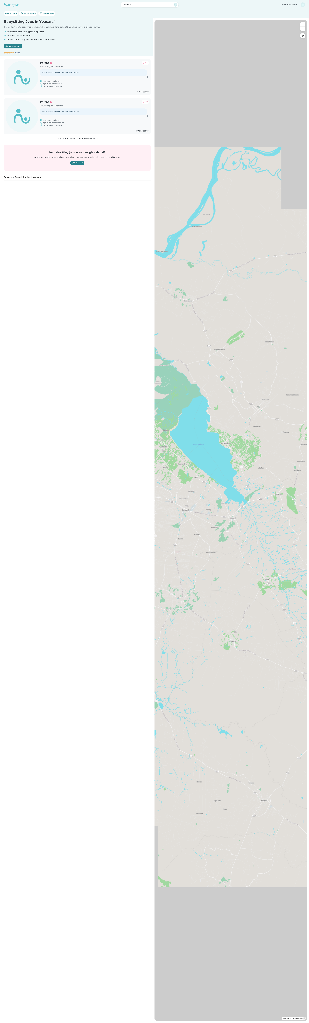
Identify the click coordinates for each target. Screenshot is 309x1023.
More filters (48, 13)
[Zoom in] (302, 24)
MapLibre (286, 1018)
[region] (230, 520)
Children (12, 13)
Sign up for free (13, 46)
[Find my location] (302, 35)
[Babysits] (11, 4)
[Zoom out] (302, 29)
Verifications (29, 13)
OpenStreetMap (297, 1018)
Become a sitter (289, 4)
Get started (77, 163)
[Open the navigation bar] (303, 4)
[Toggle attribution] (304, 1018)
